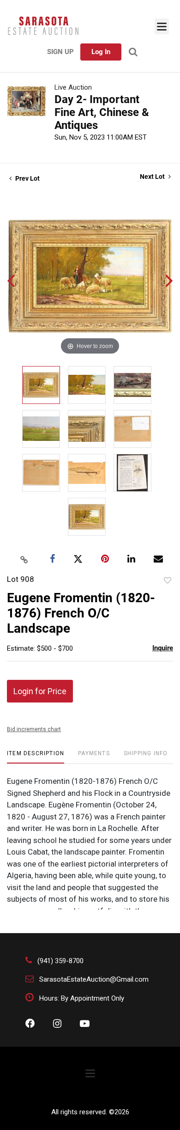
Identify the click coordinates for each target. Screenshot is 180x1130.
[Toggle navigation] (162, 26)
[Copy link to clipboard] (24, 559)
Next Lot (153, 176)
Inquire (162, 648)
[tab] (35, 757)
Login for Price (39, 691)
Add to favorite (167, 580)
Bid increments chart (34, 729)
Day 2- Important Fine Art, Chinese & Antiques (101, 112)
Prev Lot (27, 178)
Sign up (60, 52)
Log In (100, 52)
